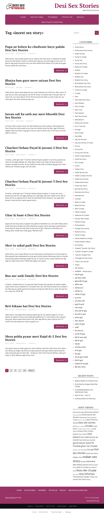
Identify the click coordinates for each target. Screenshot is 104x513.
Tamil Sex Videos (56, 512)
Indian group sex (81, 172)
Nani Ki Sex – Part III (82, 395)
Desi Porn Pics (43, 512)
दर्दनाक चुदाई (78, 317)
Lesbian (78, 199)
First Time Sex (80, 126)
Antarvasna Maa (77, 415)
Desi (76, 96)
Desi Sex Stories (77, 5)
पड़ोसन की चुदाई (79, 324)
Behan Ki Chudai (81, 67)
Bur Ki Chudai (81, 426)
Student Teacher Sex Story (85, 248)
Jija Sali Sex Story (81, 189)
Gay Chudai (79, 133)
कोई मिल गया (78, 291)
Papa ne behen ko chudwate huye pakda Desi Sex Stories (35, 48)
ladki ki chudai (82, 467)
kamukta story (87, 465)
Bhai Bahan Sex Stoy (82, 83)
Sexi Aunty (76, 474)
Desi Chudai (79, 106)
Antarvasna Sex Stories (83, 50)
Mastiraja (68, 512)
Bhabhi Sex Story (81, 80)
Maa (90, 467)
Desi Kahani (79, 113)
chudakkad (80, 431)
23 (24, 370)
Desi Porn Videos (36, 17)
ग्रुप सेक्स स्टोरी (80, 301)
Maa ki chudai (80, 202)
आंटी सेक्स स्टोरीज (80, 278)
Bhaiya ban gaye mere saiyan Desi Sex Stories (33, 82)
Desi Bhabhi (79, 103)
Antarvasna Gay (78, 412)
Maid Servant (80, 205)
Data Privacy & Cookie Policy (52, 22)
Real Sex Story (80, 232)
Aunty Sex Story (81, 63)
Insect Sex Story (81, 186)
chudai (89, 425)
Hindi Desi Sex (77, 450)
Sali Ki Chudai (20, 121)
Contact (23, 17)
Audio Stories (80, 54)
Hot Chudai (79, 162)
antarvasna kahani (91, 412)
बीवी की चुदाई (79, 340)
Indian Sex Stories (81, 179)
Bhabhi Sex (79, 77)
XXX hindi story (84, 479)
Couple (77, 93)
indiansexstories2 (81, 182)
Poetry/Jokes (80, 225)
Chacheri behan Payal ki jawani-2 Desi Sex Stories (36, 149)
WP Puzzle (95, 498)
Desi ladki (85, 437)
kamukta (83, 461)
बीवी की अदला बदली (81, 337)
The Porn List (67, 17)
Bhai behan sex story (83, 87)
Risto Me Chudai (86, 470)
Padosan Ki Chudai (82, 215)
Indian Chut (79, 169)
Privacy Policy (39, 506)
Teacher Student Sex (83, 255)
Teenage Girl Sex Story (83, 258)
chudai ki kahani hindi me (84, 429)
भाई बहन (77, 344)
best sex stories (87, 422)
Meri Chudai (79, 209)
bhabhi (77, 70)
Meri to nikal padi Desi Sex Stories (30, 245)
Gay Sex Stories (81, 139)
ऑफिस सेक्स (78, 284)
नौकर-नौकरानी (79, 321)
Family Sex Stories (21, 53)
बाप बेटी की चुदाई (80, 334)
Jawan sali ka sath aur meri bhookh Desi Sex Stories (34, 115)
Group (77, 146)
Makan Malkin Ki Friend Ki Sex (86, 381)
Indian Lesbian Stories (83, 176)
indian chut (78, 457)
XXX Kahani (79, 268)
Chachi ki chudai (81, 90)
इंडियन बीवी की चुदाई (81, 281)
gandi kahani (79, 443)
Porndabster (53, 17)
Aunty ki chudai (80, 57)
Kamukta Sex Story (82, 192)
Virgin (77, 265)
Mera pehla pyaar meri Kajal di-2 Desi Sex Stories (36, 338)
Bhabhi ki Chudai (81, 73)
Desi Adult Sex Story (82, 100)
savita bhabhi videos (82, 242)
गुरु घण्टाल (78, 298)
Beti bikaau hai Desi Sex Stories (28, 306)
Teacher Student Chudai (84, 251)
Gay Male (78, 136)
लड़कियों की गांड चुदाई (81, 364)
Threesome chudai (81, 477)
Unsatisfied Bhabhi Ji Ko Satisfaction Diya (84, 391)
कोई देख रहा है (79, 288)
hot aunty (84, 450)
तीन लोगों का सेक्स (80, 314)
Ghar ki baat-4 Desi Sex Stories (27, 215)
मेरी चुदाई (77, 354)
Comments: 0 (32, 53)
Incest (77, 166)
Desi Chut (78, 110)
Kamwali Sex (79, 195)
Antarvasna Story (85, 417)
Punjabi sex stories (82, 228)
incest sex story (92, 453)
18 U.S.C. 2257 (50, 506)
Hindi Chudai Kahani (82, 156)
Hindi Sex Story (80, 159)
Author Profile (72, 506)
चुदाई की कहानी (79, 304)
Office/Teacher (80, 212)
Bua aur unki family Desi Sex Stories (31, 276)
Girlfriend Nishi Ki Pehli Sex (85, 399)
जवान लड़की (78, 307)
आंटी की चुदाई (79, 275)
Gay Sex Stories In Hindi (84, 143)
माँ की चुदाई (78, 350)
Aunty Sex (78, 60)
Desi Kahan (83, 434)
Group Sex (79, 149)
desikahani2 (79, 120)
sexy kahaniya (87, 473)
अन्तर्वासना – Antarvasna (83, 271)
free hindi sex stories (87, 440)
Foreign (78, 129)
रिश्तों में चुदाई (79, 360)
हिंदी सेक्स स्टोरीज (80, 367)
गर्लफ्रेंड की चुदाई (80, 294)
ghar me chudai (89, 445)
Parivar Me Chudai (82, 219)
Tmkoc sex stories (82, 261)
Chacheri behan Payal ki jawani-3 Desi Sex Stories (36, 183)
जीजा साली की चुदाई (81, 311)
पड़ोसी (77, 327)
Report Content (62, 506)
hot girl (90, 449)
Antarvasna (19, 87)
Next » (31, 370)
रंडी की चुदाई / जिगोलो (81, 357)
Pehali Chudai (80, 222)
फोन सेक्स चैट (79, 331)
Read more (60, 70)
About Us (80, 17)
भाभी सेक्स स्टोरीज (80, 347)
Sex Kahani (79, 245)
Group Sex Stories (82, 153)
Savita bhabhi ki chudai (83, 238)
